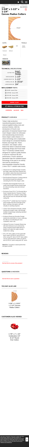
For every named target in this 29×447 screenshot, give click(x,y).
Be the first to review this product (12, 263)
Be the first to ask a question (10, 279)
